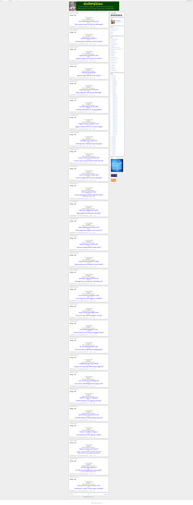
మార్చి (114, 93)
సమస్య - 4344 (73, 151)
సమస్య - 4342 (73, 185)
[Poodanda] (114, 176)
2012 (113, 150)
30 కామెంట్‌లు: (91, 490)
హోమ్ (89, 494)
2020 (113, 139)
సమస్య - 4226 (73, 461)
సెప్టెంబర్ (114, 85)
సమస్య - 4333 (73, 340)
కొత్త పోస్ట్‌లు (71, 494)
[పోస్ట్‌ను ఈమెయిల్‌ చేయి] (94, 26)
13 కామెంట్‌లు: (91, 198)
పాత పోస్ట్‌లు (106, 494)
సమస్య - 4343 (73, 168)
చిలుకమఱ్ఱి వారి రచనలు (114, 47)
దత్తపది (112, 45)
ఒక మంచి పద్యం (113, 70)
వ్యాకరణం (112, 67)
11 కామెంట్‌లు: (91, 94)
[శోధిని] (113, 181)
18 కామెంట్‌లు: (91, 473)
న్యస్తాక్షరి (112, 50)
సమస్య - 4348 (73, 83)
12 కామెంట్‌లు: (91, 60)
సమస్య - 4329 (73, 408)
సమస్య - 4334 (73, 323)
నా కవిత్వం (112, 65)
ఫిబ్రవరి (114, 94)
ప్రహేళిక (112, 55)
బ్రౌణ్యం (112, 32)
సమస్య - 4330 (73, 391)
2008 (113, 154)
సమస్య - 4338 (73, 255)
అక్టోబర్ (114, 83)
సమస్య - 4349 (73, 66)
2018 (113, 141)
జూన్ (113, 89)
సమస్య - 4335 (73, 306)
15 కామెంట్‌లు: (91, 180)
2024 (113, 78)
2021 (113, 137)
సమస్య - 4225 (73, 479)
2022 (113, 136)
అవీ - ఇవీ (112, 42)
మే (113, 90)
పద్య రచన (112, 40)
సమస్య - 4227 (73, 442)
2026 (113, 75)
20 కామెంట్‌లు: (91, 266)
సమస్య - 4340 (73, 221)
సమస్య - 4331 (73, 374)
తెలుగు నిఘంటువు (113, 30)
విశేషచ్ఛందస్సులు (113, 62)
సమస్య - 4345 (73, 134)
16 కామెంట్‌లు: (91, 26)
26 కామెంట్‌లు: (91, 283)
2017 (113, 143)
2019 (113, 140)
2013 (113, 148)
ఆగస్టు (114, 86)
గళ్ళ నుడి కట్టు (113, 52)
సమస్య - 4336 (73, 289)
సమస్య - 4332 (73, 357)
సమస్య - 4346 (73, 117)
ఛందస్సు (112, 63)
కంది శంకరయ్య (118, 20)
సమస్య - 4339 (73, 238)
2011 (113, 151)
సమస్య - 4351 (73, 32)
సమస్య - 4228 (73, 425)
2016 (113, 144)
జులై (113, 87)
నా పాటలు (112, 60)
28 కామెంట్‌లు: (91, 437)
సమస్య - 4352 (73, 15)
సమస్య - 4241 (73, 204)
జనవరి (114, 134)
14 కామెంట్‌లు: (91, 43)
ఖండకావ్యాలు (113, 57)
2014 (113, 147)
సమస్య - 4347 (73, 100)
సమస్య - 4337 (73, 272)
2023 (113, 79)
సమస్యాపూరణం (113, 39)
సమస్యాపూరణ (113, 68)
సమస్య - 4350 (73, 49)
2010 (113, 152)
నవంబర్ (114, 82)
